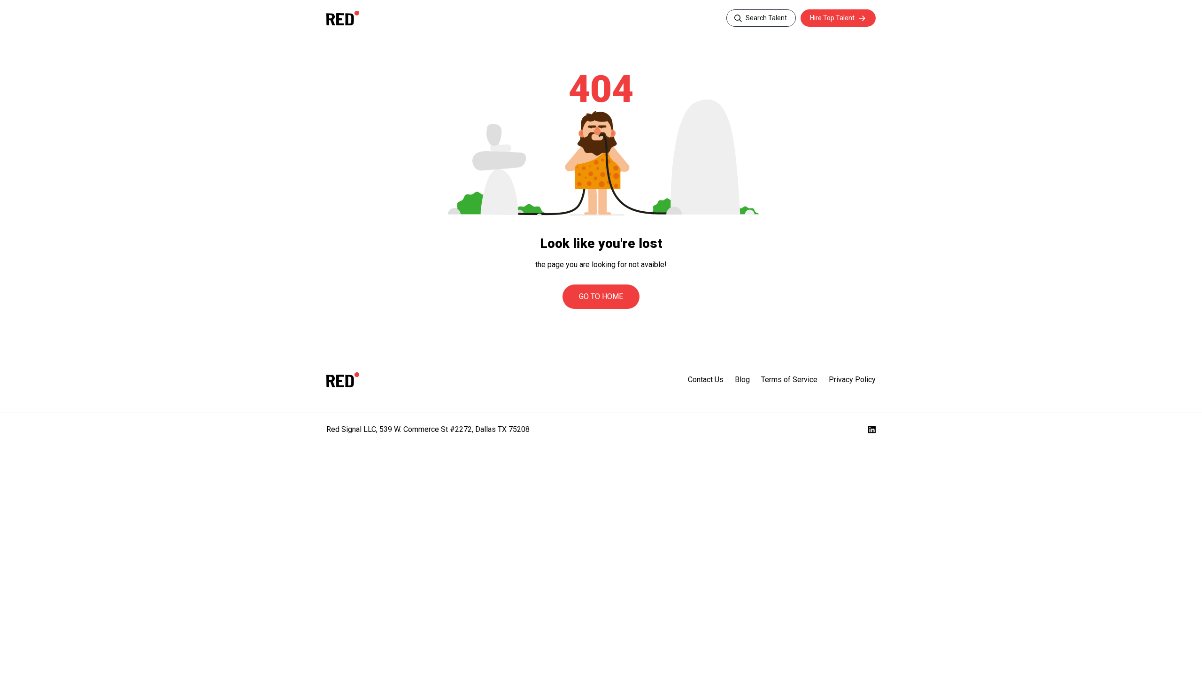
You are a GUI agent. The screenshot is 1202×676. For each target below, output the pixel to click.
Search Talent (766, 18)
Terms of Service (789, 379)
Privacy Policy (852, 379)
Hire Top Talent (832, 18)
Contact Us (706, 379)
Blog (742, 379)
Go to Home (601, 296)
